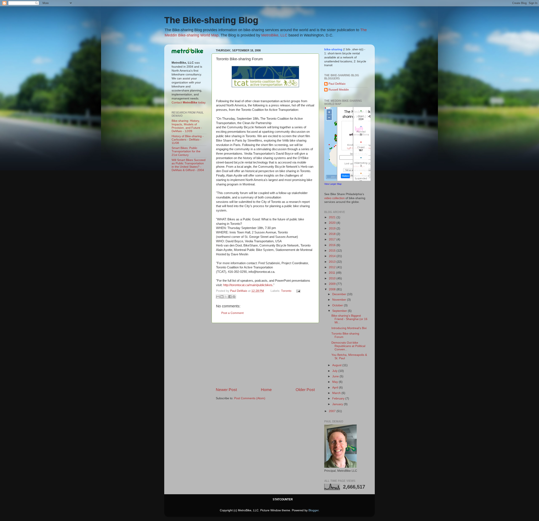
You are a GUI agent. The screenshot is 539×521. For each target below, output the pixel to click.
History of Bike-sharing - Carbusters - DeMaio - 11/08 (188, 140)
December (339, 294)
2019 (332, 228)
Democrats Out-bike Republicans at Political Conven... (348, 346)
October (338, 305)
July (335, 370)
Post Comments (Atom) (249, 398)
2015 (332, 250)
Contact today (188, 102)
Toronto (286, 290)
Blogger (313, 510)
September (340, 310)
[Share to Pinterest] (234, 297)
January (338, 404)
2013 (332, 261)
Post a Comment (232, 313)
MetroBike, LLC (274, 35)
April (335, 387)
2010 (332, 278)
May (335, 381)
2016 (332, 245)
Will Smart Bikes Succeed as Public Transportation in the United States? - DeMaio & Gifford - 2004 (188, 165)
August (337, 365)
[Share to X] (226, 297)
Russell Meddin (338, 89)
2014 (332, 256)
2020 (332, 222)
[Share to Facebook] (230, 297)
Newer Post (226, 389)
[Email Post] (297, 290)
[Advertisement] (265, 355)
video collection (334, 198)
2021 (332, 217)
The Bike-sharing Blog (211, 20)
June (336, 376)
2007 (332, 411)
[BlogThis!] (222, 297)
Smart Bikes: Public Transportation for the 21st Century (186, 151)
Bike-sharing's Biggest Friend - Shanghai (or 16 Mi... (349, 319)
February (338, 398)
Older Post (305, 389)
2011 (332, 272)
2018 (332, 234)
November (339, 299)
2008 (332, 289)
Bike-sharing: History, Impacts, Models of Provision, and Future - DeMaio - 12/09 (187, 126)
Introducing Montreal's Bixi (349, 328)
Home (266, 389)
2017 (332, 239)
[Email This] (218, 297)
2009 (332, 283)
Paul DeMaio (337, 83)
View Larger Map (333, 184)
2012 (332, 267)
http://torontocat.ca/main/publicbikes (247, 285)
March (337, 393)
